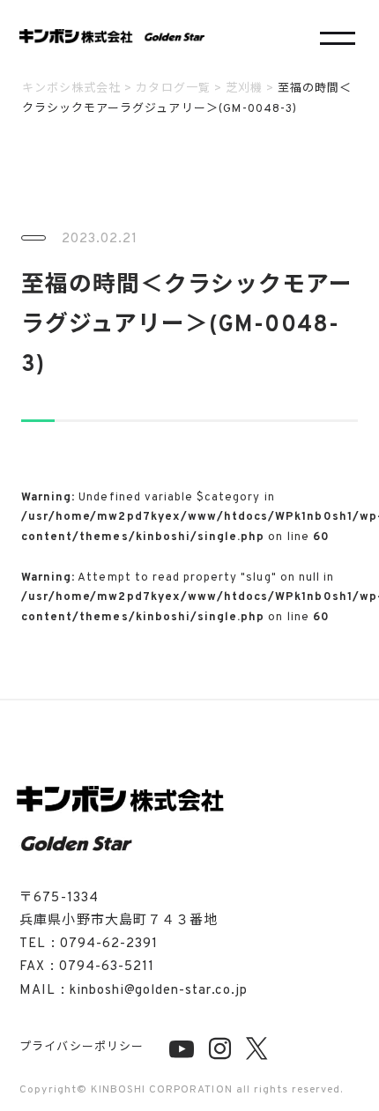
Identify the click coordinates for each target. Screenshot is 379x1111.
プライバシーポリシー (81, 1048)
